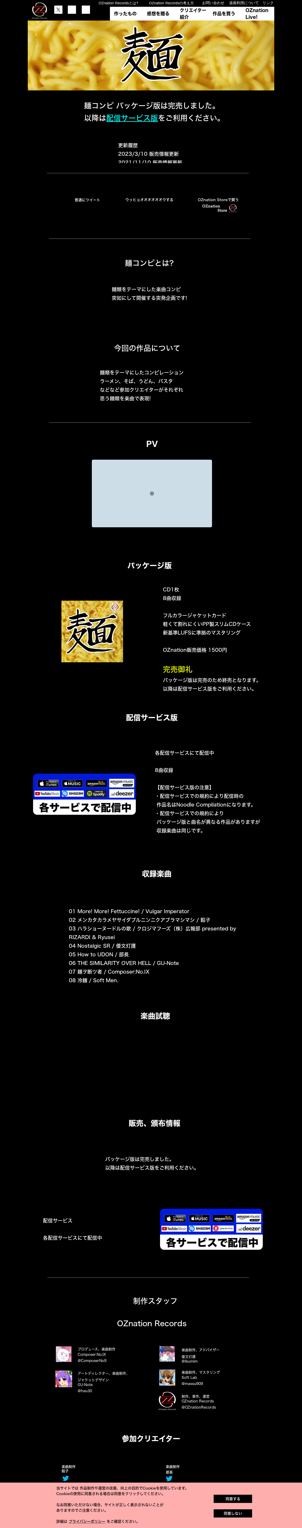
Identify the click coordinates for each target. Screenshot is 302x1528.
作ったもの (125, 13)
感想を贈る (158, 13)
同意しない (233, 1513)
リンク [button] (268, 3)
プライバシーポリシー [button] (87, 1521)
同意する (233, 1499)
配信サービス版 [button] (132, 118)
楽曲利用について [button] (244, 3)
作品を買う (224, 13)
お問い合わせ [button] (213, 3)
